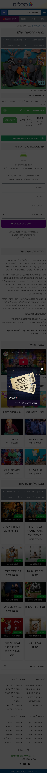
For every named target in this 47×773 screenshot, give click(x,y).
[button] (41, 369)
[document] (23, 386)
